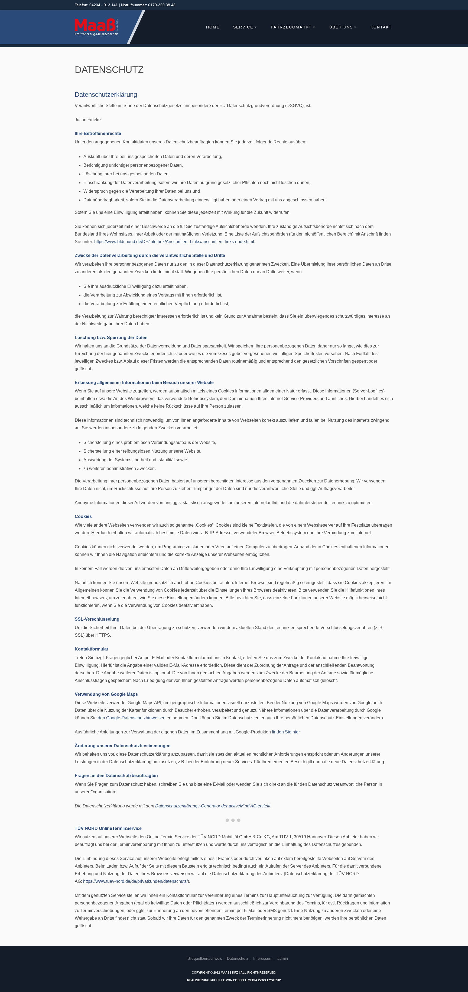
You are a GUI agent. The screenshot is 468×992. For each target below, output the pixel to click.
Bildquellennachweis (204, 958)
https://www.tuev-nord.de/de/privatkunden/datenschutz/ (135, 881)
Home (213, 27)
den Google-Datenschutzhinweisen (131, 718)
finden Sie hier (285, 732)
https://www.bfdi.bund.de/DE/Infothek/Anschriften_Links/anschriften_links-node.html (174, 241)
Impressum (262, 958)
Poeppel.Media (245, 980)
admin (282, 958)
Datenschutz (237, 958)
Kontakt (381, 27)
